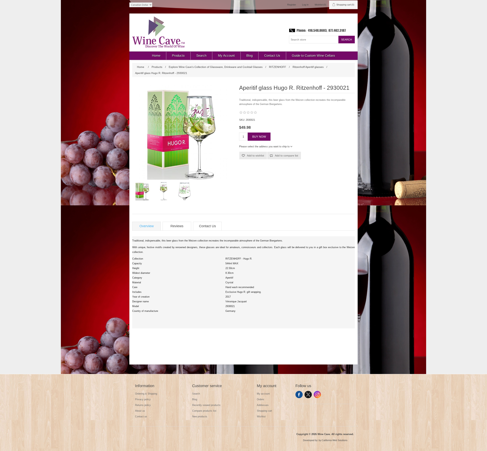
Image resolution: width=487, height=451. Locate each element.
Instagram (317, 394)
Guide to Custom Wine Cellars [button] (313, 55)
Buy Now (259, 136)
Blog (194, 399)
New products (199, 416)
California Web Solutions (334, 440)
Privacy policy (143, 399)
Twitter (308, 394)
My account (263, 393)
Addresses (263, 405)
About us (140, 410)
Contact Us (207, 226)
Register (291, 4)
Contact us (141, 416)
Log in (305, 4)
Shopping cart (264, 410)
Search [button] (201, 55)
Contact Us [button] (272, 55)
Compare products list (204, 410)
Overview (146, 226)
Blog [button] (249, 55)
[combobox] (313, 39)
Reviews (176, 226)
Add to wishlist (255, 155)
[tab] (146, 226)
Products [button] (178, 55)
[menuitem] (156, 56)
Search (346, 39)
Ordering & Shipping (146, 393)
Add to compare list (286, 155)
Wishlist (261, 416)
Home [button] (156, 55)
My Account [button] (226, 55)
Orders (260, 399)
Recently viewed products (206, 405)
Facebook (299, 394)
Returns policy (143, 405)
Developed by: (310, 440)
